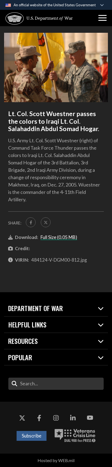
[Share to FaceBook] (31, 222)
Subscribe (31, 436)
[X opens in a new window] (22, 418)
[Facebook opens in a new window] (39, 418)
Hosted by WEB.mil (56, 460)
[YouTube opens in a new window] (90, 418)
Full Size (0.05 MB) (59, 237)
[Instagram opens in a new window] (56, 418)
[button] (102, 18)
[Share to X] (46, 222)
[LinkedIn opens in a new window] (73, 418)
